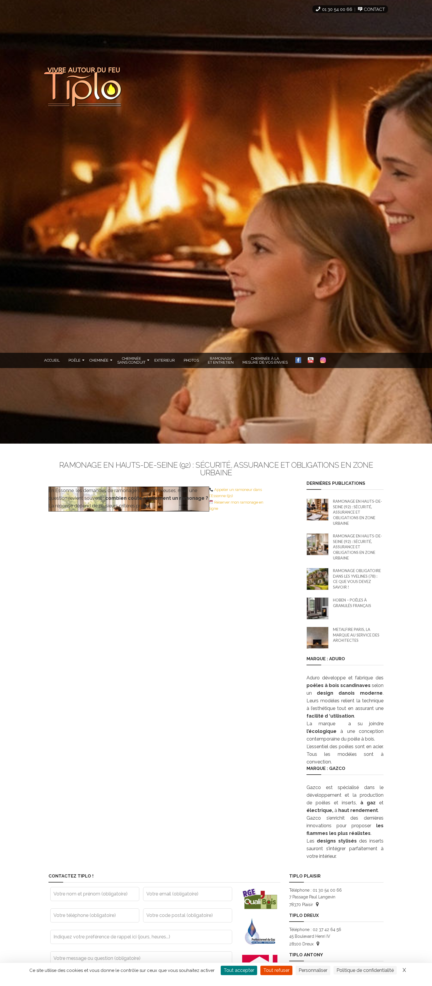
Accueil (52, 360)
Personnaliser (313, 970)
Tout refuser (276, 970)
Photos (191, 360)
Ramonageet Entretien (221, 360)
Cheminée (98, 360)
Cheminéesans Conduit (131, 360)
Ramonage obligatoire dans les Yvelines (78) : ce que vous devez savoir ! (357, 578)
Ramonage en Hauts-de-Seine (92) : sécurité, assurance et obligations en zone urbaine (357, 512)
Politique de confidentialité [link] (365, 970)
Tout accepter (239, 970)
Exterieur (164, 360)
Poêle (74, 360)
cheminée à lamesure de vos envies (265, 360)
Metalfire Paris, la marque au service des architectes (356, 635)
